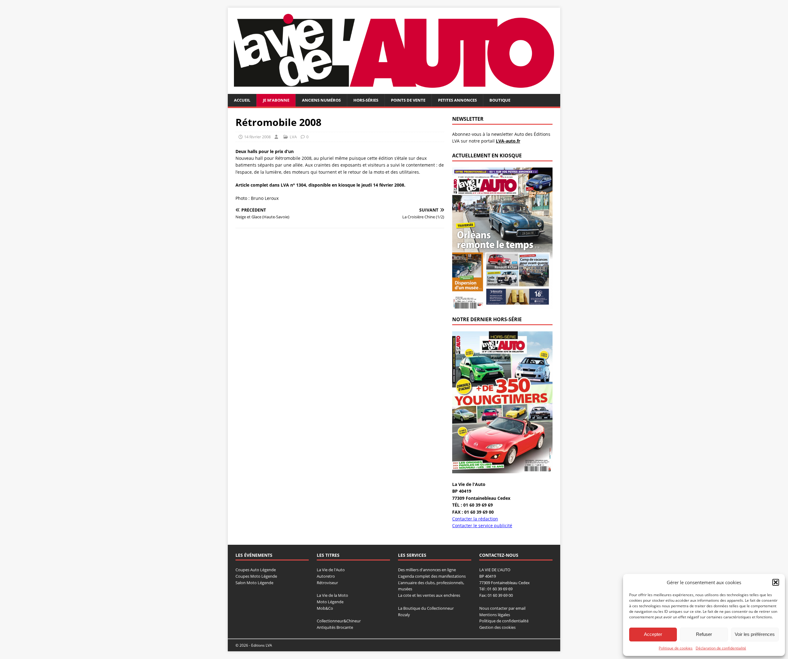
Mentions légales (494, 614)
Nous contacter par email (502, 608)
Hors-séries (365, 100)
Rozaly (404, 614)
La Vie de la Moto (332, 595)
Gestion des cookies (497, 627)
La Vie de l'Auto (331, 569)
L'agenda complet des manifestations (432, 576)
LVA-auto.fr (508, 141)
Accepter (653, 634)
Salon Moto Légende (254, 582)
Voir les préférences (755, 634)
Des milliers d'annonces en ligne (427, 569)
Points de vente (408, 100)
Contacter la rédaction (475, 519)
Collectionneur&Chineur (339, 621)
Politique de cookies (676, 648)
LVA (293, 136)
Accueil (242, 100)
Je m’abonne (276, 100)
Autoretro (326, 576)
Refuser (704, 634)
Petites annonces (457, 100)
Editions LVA (261, 645)
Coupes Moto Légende (256, 576)
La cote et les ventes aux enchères (429, 595)
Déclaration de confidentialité (721, 648)
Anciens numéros (321, 100)
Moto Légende (330, 601)
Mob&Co (325, 608)
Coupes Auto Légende (255, 569)
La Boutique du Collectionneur (426, 608)
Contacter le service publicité (482, 525)
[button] (776, 582)
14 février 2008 (257, 136)
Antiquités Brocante (335, 627)
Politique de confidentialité (504, 621)
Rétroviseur (327, 582)
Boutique (499, 100)
